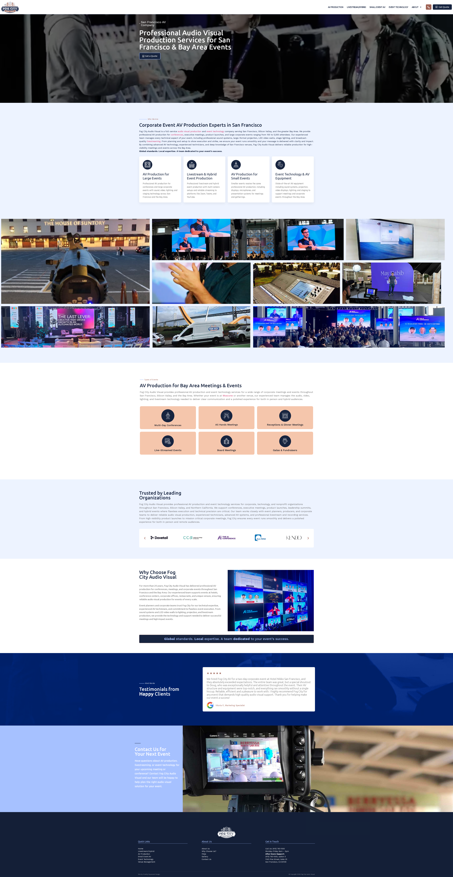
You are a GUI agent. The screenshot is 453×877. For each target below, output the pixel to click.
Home (140, 849)
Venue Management (146, 862)
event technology (215, 131)
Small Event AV (377, 7)
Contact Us (206, 859)
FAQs (204, 854)
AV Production (335, 7)
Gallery (205, 857)
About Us (206, 849)
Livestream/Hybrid (356, 7)
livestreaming (154, 141)
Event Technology (398, 7)
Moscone (228, 395)
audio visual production (189, 131)
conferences (177, 134)
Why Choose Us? (209, 851)
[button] (144, 538)
